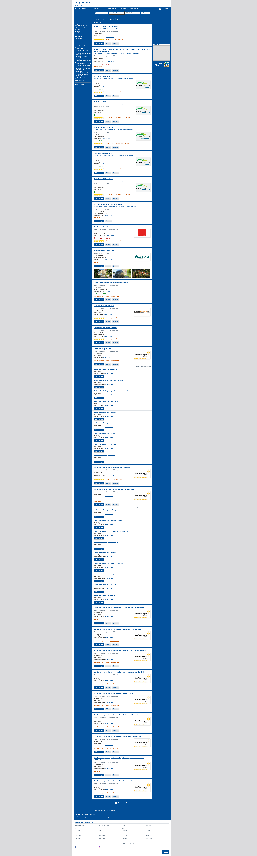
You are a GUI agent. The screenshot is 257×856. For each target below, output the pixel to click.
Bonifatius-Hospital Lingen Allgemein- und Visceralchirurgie (111, 391)
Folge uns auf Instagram (105, 847)
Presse (76, 831)
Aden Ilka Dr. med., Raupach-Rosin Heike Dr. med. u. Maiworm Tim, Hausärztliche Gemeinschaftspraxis (122, 50)
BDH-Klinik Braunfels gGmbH (104, 306)
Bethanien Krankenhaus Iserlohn (105, 328)
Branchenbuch (148, 836)
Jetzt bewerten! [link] (119, 39)
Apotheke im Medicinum (102, 227)
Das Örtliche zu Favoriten (104, 825)
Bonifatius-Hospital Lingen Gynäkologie (105, 369)
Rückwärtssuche (81, 8)
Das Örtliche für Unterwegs (104, 828)
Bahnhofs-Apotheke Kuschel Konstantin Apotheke (111, 282)
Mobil (100, 830)
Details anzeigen (99, 376)
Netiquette (148, 828)
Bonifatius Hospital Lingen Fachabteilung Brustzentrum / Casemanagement (120, 650)
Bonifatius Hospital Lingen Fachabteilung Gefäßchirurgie (113, 693)
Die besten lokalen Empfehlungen (128, 847)
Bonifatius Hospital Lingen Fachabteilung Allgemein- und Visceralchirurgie (119, 607)
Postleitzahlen (125, 835)
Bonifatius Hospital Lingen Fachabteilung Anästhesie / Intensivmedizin (118, 629)
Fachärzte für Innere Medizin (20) (83, 63)
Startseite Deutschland (79, 825)
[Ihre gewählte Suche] (101, 13)
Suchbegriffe (148, 847)
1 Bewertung (108, 318)
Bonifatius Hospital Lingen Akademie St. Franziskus (112, 467)
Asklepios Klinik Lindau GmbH (104, 250)
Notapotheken (112, 8)
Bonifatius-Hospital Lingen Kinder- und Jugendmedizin (110, 380)
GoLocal (123, 842)
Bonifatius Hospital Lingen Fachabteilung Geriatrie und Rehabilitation (118, 715)
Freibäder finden (78, 835)
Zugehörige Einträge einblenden (143, 366)
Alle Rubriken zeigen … (82, 80)
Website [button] (116, 43)
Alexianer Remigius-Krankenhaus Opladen (108, 204)
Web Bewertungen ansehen (101, 296)
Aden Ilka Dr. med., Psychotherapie (106, 26)
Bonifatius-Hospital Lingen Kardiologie (105, 444)
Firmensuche (124, 838)
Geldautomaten (97, 8)
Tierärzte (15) (78, 71)
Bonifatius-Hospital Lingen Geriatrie (104, 455)
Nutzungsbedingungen (126, 828)
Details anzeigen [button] (99, 43)
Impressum (148, 830)
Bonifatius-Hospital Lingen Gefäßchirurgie (106, 401)
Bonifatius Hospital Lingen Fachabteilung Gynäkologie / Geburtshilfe (117, 736)
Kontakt (123, 825)
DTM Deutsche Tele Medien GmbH (129, 843)
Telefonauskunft (102, 838)
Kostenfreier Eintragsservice (130, 8)
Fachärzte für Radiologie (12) (82, 72)
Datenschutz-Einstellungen (151, 831)
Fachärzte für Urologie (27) (81, 56)
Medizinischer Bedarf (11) (81, 77)
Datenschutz (124, 830)
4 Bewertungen (109, 39)
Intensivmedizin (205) (80, 48)
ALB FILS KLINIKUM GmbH (103, 76)
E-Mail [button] (108, 43)
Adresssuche (77, 838)
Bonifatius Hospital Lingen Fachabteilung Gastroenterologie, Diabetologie (119, 672)
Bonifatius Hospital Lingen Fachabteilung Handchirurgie (113, 781)
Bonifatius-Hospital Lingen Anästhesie (105, 412)
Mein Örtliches (101, 831)
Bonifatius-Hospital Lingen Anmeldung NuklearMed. (109, 423)
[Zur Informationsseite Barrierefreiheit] (160, 9)
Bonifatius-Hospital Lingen (103, 349)
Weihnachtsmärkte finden (80, 836)
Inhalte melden (148, 825)
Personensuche (149, 838)
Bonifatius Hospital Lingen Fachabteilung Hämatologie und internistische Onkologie (119, 758)
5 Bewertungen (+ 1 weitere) (113, 92)
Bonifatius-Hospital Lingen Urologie (104, 433)
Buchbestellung (78, 830)
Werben (76, 828)
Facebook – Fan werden (81, 847)
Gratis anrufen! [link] (110, 37)
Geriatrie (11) (78, 78)
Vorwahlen (124, 836)
